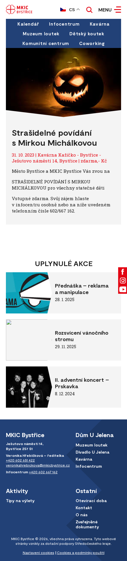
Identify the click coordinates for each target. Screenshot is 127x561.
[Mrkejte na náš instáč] (122, 280)
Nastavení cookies (38, 552)
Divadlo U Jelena (92, 451)
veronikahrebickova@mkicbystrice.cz (38, 465)
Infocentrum (64, 23)
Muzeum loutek (41, 33)
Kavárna (100, 23)
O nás (81, 514)
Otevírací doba (91, 500)
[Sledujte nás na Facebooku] (122, 271)
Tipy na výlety (20, 500)
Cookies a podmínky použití (81, 552)
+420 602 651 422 (20, 460)
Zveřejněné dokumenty (87, 524)
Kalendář (28, 23)
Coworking (92, 43)
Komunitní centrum (45, 43)
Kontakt (84, 507)
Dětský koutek (86, 33)
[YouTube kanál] (122, 289)
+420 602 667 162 (43, 472)
